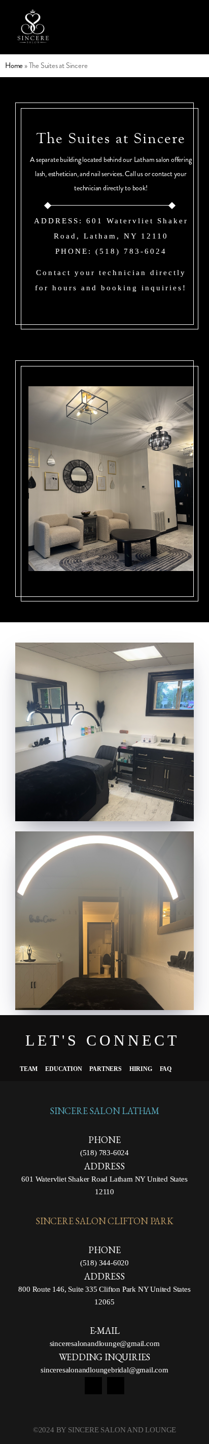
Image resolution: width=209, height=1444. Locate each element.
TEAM (29, 1068)
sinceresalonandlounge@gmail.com (105, 1343)
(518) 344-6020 (104, 1263)
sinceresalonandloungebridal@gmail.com (104, 1370)
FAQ (165, 1068)
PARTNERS (105, 1068)
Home (14, 65)
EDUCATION (63, 1068)
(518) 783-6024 (104, 1153)
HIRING (140, 1068)
